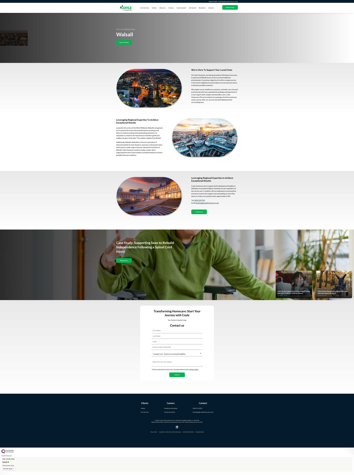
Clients (154, 8)
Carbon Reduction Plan (188, 432)
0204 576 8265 (213, 1)
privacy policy (194, 369)
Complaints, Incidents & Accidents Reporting (170, 432)
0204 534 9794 (199, 200)
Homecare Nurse (169, 412)
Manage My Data (200, 432)
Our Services (144, 8)
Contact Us (199, 212)
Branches (202, 8)
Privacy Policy (153, 432)
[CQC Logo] (7, 453)
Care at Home (124, 42)
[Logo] (125, 8)
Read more (124, 260)
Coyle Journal (181, 8)
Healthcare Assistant (170, 408)
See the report (7, 468)
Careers (171, 8)
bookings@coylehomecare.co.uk (228, 1)
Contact (211, 8)
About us (162, 8)
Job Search (192, 8)
